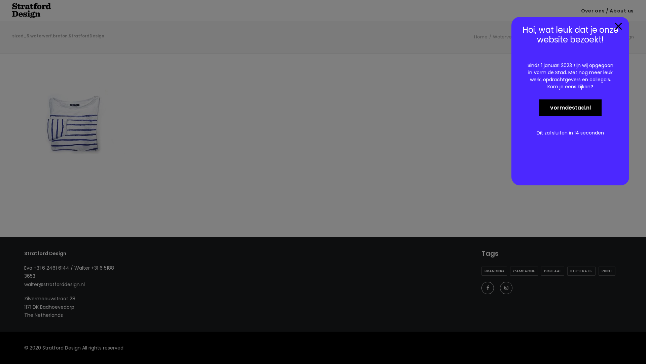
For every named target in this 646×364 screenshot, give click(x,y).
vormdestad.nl (570, 108)
